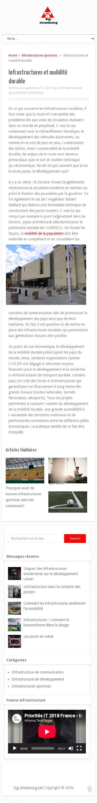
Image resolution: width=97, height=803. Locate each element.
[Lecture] (14, 748)
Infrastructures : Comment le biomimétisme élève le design (46, 622)
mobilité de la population (44, 233)
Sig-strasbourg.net (28, 788)
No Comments (33, 93)
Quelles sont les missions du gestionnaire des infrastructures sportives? (61, 471)
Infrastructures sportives (39, 55)
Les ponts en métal (38, 636)
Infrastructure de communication (38, 672)
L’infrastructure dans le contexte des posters (52, 589)
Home (13, 55)
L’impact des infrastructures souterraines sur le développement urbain (51, 574)
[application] (47, 732)
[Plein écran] (79, 748)
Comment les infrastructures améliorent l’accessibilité (55, 606)
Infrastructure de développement (38, 679)
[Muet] (70, 748)
